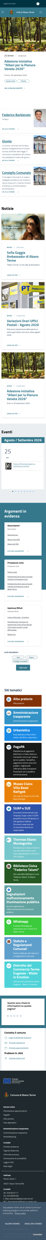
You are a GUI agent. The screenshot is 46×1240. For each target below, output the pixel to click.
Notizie (9, 247)
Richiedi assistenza (11, 1146)
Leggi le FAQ (8, 1162)
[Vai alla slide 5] (24, 491)
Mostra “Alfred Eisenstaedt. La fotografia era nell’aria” (24, 465)
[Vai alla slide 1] (12, 491)
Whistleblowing (9, 1136)
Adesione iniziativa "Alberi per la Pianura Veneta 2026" (22, 394)
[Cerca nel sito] (40, 12)
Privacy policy (20, 1213)
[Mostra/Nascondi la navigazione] (2, 12)
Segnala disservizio (11, 1150)
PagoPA (6, 1114)
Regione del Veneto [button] (9, 3)
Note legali (7, 1166)
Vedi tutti (23, 667)
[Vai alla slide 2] (15, 491)
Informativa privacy (11, 1154)
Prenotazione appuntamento (15, 1110)
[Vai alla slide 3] (18, 491)
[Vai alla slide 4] (21, 491)
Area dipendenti (9, 1122)
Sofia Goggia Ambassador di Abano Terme (23, 256)
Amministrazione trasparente (15, 1132)
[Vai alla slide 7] (30, 491)
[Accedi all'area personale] (38, 4)
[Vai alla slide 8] (33, 491)
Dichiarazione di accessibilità (14, 1158)
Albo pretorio (8, 1118)
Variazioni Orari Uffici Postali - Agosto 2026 (23, 322)
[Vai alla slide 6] (27, 491)
